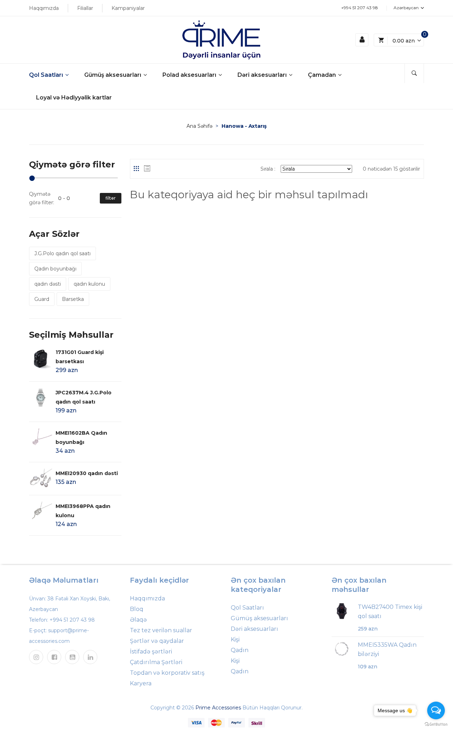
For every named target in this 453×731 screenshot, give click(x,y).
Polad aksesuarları (190, 75)
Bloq (136, 609)
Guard (41, 299)
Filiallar (85, 8)
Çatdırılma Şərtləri (156, 662)
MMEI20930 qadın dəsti (87, 473)
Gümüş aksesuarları (113, 75)
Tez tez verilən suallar (161, 630)
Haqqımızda (44, 8)
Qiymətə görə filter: (41, 198)
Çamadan (322, 75)
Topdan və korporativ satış (167, 672)
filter (110, 198)
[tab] (136, 168)
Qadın (239, 650)
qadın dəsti (47, 284)
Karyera (140, 683)
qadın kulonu (89, 284)
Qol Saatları (46, 75)
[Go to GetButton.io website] (436, 724)
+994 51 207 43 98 (359, 7)
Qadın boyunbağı (55, 268)
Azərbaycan (407, 7)
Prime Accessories (218, 707)
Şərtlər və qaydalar (157, 641)
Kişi (235, 639)
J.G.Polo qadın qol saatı (62, 253)
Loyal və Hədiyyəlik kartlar (74, 97)
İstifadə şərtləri (151, 651)
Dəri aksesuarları (262, 75)
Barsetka (73, 299)
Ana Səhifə (199, 126)
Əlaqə (138, 619)
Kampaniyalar (128, 8)
